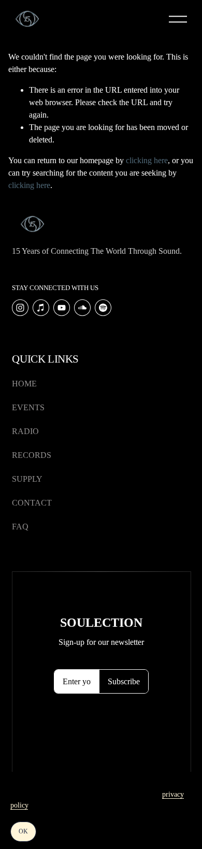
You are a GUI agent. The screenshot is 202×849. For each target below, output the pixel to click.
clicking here (147, 160)
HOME (24, 383)
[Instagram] (20, 307)
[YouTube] (61, 307)
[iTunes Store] (41, 307)
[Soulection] (103, 307)
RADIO (25, 431)
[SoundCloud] (82, 307)
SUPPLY (27, 478)
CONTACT (32, 502)
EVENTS (28, 407)
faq (20, 526)
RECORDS (31, 455)
